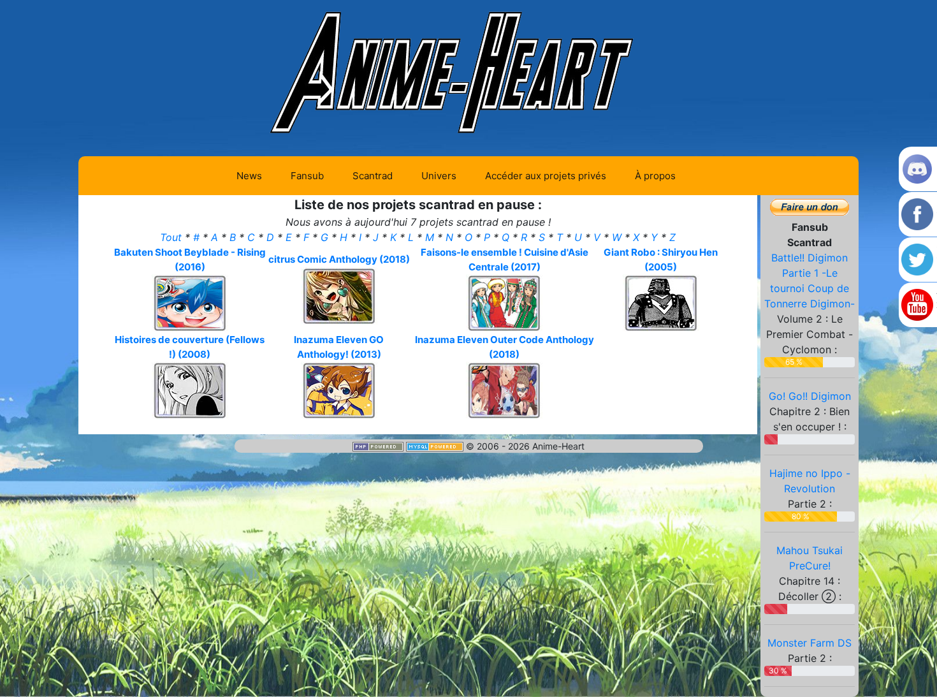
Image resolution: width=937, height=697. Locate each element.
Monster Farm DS (809, 642)
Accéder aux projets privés (545, 176)
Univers (438, 176)
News (249, 176)
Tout (172, 237)
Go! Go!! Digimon (810, 396)
